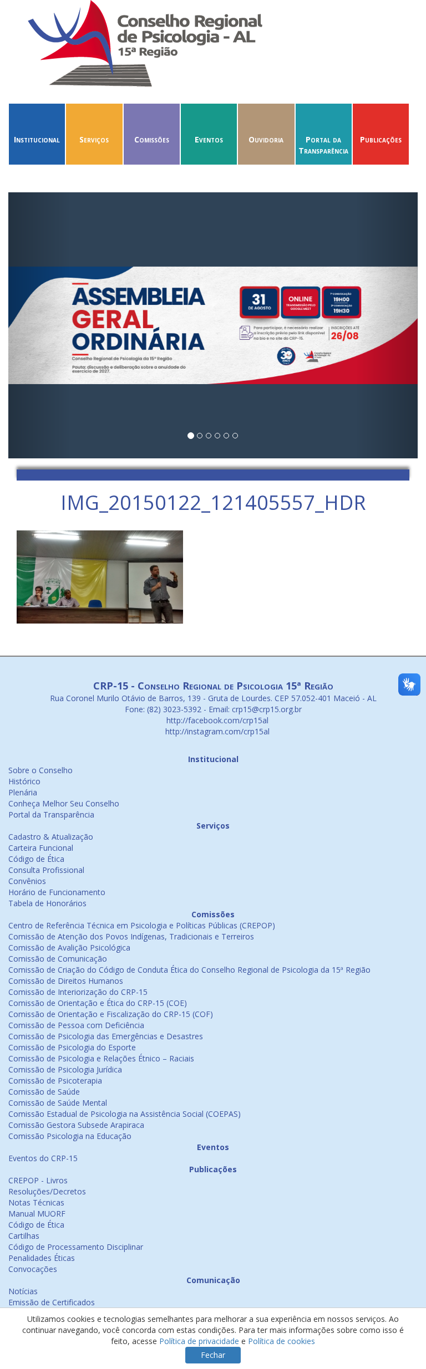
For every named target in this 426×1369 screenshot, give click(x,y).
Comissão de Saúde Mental (57, 1102)
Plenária (22, 792)
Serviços (94, 139)
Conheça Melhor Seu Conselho (63, 803)
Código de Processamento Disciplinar (75, 1247)
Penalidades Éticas (41, 1258)
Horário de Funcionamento (56, 892)
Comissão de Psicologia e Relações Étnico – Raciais (101, 1058)
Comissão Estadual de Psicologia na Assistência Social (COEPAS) (124, 1114)
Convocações (32, 1269)
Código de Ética (36, 859)
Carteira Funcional (40, 847)
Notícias (23, 1291)
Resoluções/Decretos (47, 1191)
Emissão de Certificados (51, 1302)
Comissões (151, 139)
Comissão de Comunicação (57, 958)
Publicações (381, 139)
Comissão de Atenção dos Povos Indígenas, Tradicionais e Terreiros (131, 936)
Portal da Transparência (323, 145)
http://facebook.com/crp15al (216, 720)
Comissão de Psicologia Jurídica (65, 1069)
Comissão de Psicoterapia (55, 1080)
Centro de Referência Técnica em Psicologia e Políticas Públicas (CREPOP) (141, 925)
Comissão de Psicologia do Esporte (72, 1047)
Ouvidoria (265, 139)
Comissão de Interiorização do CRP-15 (78, 992)
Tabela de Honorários (47, 903)
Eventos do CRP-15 (43, 1158)
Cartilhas (23, 1235)
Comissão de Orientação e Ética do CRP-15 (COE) (97, 1003)
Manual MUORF (36, 1213)
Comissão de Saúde (44, 1091)
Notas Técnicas (36, 1202)
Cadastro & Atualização (50, 836)
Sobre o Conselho (40, 770)
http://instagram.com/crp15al (216, 731)
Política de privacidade (199, 1341)
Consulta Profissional (46, 870)
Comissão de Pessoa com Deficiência (76, 1025)
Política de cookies (281, 1341)
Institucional (37, 139)
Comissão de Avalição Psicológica (69, 947)
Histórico (24, 781)
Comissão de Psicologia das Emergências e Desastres (105, 1036)
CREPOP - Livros (38, 1180)
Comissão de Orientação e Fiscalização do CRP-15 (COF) (110, 1014)
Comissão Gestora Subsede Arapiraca (76, 1125)
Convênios (27, 881)
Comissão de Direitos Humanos (65, 980)
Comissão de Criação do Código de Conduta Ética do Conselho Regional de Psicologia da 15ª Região (189, 969)
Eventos (209, 139)
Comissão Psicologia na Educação (69, 1136)
